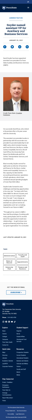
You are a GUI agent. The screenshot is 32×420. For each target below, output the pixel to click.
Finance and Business (22, 268)
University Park (9, 268)
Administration (16, 18)
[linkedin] (19, 47)
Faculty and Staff (22, 255)
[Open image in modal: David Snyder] (16, 94)
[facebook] (4, 47)
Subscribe (15, 292)
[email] (27, 47)
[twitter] (12, 47)
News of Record (9, 262)
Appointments (22, 262)
